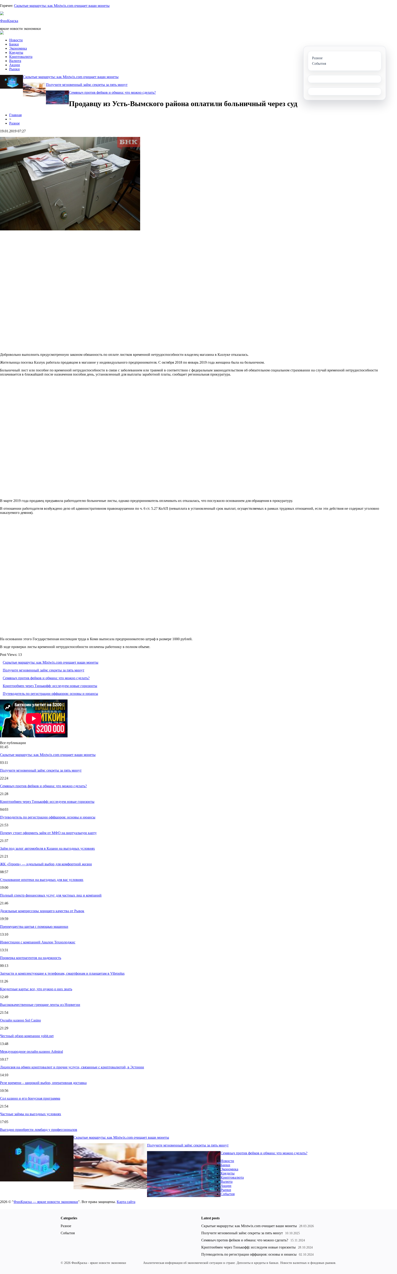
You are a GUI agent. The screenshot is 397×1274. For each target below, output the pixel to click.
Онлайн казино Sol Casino (20, 1020)
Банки (14, 44)
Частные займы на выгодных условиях (30, 1114)
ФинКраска (9, 21)
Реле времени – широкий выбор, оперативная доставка (43, 1083)
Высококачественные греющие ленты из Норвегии (40, 1005)
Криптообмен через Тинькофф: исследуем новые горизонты (50, 686)
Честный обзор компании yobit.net (27, 1036)
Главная (15, 115)
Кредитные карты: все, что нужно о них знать (36, 989)
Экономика (18, 48)
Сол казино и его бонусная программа (30, 1098)
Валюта (15, 61)
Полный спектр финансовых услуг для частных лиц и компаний (51, 895)
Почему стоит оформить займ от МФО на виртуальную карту (48, 833)
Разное (14, 123)
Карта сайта (126, 1202)
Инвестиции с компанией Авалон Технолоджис (37, 942)
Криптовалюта (20, 57)
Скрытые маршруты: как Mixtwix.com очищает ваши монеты (62, 6)
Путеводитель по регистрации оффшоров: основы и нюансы (50, 694)
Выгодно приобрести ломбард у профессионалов (38, 1130)
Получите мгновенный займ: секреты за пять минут (87, 85)
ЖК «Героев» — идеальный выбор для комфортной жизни (46, 864)
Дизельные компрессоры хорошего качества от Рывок (42, 911)
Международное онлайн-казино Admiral (31, 1051)
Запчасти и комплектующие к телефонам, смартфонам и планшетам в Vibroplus (62, 973)
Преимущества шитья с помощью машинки (34, 927)
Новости (16, 40)
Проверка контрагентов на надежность (30, 958)
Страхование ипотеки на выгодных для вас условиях (41, 880)
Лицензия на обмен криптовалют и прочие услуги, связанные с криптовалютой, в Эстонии (72, 1067)
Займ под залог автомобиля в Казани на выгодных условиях (47, 848)
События (228, 1194)
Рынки (14, 69)
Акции (14, 65)
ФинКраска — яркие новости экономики (46, 1202)
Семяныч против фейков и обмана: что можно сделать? (112, 92)
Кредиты (16, 52)
